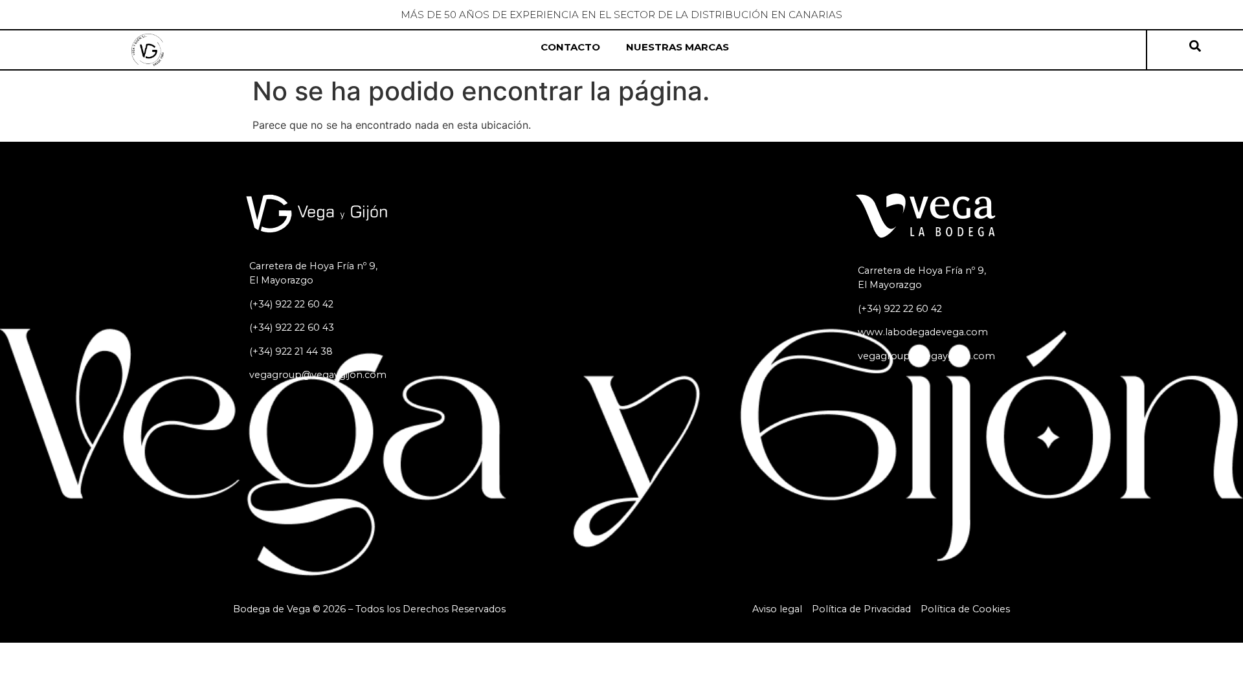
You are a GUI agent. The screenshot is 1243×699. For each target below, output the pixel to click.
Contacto (570, 47)
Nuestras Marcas (677, 47)
